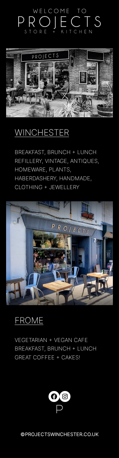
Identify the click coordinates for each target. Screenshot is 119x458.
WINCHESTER (42, 132)
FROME (29, 320)
